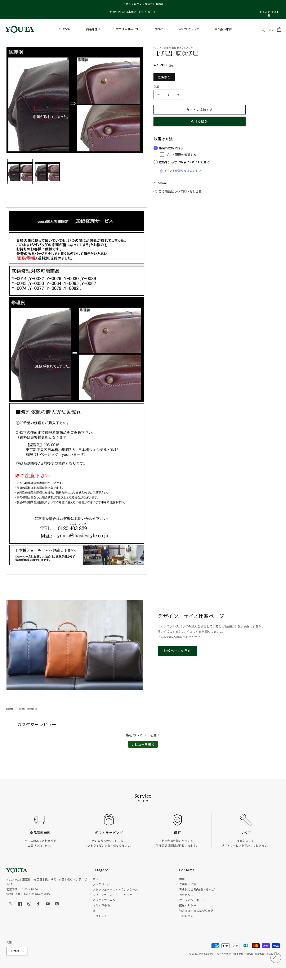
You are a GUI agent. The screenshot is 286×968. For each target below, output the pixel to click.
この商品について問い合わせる (180, 191)
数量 (156, 86)
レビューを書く (143, 744)
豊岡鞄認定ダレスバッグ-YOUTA (215, 953)
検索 (182, 879)
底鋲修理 (164, 77)
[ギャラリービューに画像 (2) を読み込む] (47, 171)
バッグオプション (104, 900)
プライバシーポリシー (193, 900)
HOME (10, 709)
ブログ (159, 29)
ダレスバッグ (101, 884)
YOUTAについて (189, 29)
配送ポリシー (187, 905)
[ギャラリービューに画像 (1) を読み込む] (20, 171)
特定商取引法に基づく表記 (196, 911)
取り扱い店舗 (223, 29)
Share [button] (162, 183)
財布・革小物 (101, 905)
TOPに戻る (186, 916)
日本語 (15, 951)
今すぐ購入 (199, 121)
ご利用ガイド (187, 884)
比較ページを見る (177, 650)
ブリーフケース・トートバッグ (112, 895)
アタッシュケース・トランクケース (115, 889)
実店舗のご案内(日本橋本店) (197, 889)
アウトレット (101, 916)
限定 (95, 879)
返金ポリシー (187, 895)
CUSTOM (65, 29)
